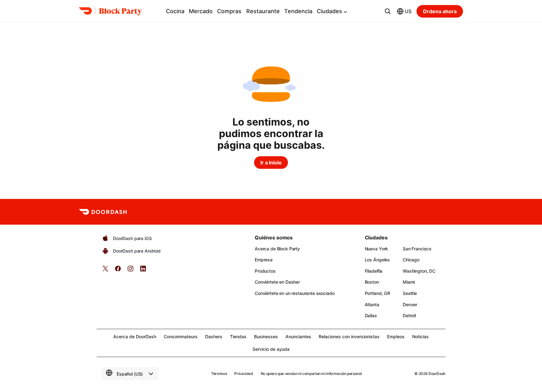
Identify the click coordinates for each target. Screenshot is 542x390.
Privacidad (243, 373)
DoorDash (436, 373)
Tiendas (238, 336)
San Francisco (417, 248)
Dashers (213, 336)
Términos (219, 373)
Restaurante (263, 11)
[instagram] (130, 270)
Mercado (201, 11)
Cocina (175, 11)
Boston (372, 282)
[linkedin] (143, 270)
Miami (409, 282)
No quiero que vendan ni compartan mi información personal (311, 373)
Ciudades (329, 11)
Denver (410, 304)
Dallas (371, 315)
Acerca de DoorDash (134, 336)
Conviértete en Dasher (277, 282)
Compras (229, 11)
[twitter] (105, 270)
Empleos (396, 336)
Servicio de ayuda (271, 349)
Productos (265, 271)
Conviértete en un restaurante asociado (295, 293)
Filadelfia (374, 271)
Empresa (264, 259)
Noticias (420, 336)
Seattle (410, 293)
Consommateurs (181, 336)
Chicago (411, 259)
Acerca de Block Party (277, 248)
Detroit (409, 315)
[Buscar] (387, 11)
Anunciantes (298, 336)
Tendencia (298, 11)
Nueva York (376, 248)
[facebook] (118, 270)
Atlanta (372, 304)
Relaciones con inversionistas (349, 336)
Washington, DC (419, 271)
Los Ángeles (377, 259)
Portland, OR (377, 293)
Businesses (266, 336)
